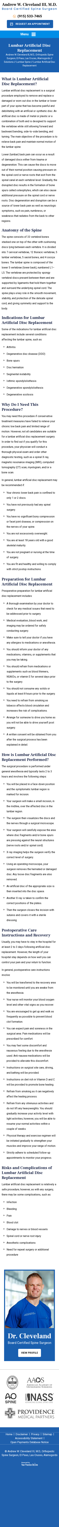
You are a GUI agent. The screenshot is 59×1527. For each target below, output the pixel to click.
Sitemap (47, 1434)
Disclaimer (22, 1434)
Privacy (35, 1434)
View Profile (29, 1352)
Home (9, 1434)
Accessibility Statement (28, 1438)
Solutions (9, 62)
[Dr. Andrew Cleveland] (29, 6)
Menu (24, 34)
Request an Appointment (33, 23)
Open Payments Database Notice (29, 1442)
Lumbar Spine (23, 62)
